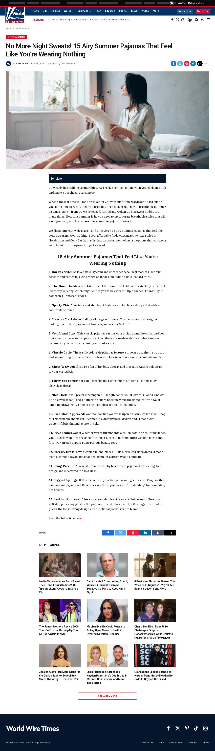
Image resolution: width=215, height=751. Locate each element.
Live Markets (197, 3)
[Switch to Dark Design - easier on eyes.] (202, 19)
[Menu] (208, 20)
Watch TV (202, 11)
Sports (123, 11)
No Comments (68, 64)
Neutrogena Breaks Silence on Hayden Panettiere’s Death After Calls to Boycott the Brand (154, 675)
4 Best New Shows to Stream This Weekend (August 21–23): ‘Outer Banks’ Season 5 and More (154, 585)
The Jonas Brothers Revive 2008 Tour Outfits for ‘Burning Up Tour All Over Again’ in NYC (59, 630)
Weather (182, 3)
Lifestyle (110, 11)
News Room (22, 64)
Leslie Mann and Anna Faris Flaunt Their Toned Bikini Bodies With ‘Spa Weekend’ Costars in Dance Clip (59, 587)
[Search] (196, 20)
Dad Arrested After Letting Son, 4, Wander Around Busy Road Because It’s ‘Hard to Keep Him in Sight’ (107, 587)
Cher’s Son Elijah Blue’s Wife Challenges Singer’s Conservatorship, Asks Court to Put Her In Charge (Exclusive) (153, 632)
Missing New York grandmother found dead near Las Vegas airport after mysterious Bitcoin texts (92, 19)
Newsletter (184, 11)
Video (145, 11)
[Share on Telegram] (193, 63)
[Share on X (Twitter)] (180, 63)
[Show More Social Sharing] (206, 63)
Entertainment (16, 37)
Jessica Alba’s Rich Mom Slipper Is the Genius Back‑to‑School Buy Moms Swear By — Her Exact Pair (59, 675)
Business (83, 11)
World (67, 11)
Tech (98, 11)
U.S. (45, 11)
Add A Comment (107, 696)
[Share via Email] (200, 63)
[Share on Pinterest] (186, 63)
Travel (134, 11)
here (78, 518)
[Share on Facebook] (173, 63)
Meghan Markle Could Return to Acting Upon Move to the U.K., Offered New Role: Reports (106, 630)
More (156, 11)
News (36, 11)
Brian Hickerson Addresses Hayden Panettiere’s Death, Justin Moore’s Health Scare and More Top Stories (107, 677)
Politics (55, 11)
